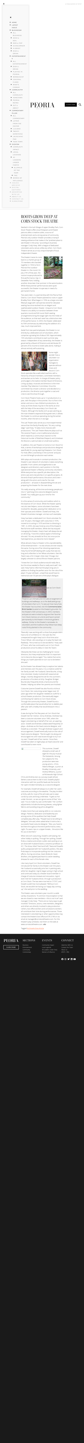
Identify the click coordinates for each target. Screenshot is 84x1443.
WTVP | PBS (65, 952)
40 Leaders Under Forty (49, 950)
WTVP (79, 4)
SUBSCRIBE (17, 201)
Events (15, 144)
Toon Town (18, 142)
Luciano (16, 129)
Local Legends (46, 947)
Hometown (17, 98)
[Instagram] (65, 959)
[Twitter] (69, 959)
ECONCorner (19, 46)
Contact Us (17, 199)
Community (17, 90)
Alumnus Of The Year (18, 170)
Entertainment (27, 947)
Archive (30, 928)
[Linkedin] (72, 959)
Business (16, 30)
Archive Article (38, 928)
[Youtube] (75, 959)
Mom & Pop (17, 43)
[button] (16, 3)
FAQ (15, 175)
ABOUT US (16, 196)
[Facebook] (62, 959)
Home (14, 22)
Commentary (27, 952)
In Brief (16, 48)
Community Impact (48, 945)
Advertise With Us (67, 945)
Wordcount (18, 77)
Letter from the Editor (17, 123)
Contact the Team (67, 947)
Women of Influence (48, 952)
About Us (64, 950)
